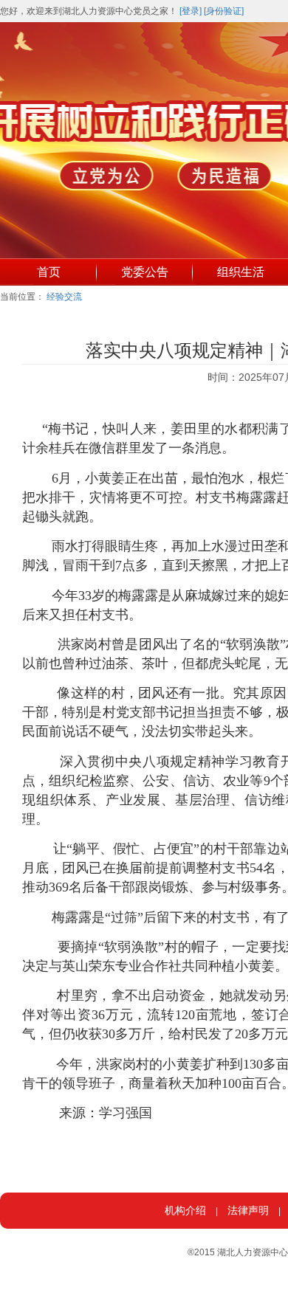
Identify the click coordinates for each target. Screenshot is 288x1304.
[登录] (190, 11)
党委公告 (144, 272)
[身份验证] (224, 11)
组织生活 (240, 272)
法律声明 (248, 1210)
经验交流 (64, 296)
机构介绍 (185, 1210)
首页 (49, 272)
